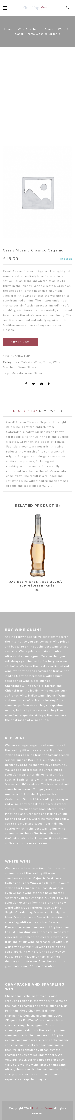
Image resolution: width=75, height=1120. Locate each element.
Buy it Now (20, 342)
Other (47, 362)
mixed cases (34, 823)
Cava (52, 922)
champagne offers (38, 1025)
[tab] (25, 410)
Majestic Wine (55, 29)
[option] (37, 192)
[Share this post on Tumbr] (49, 384)
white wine (21, 671)
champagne (44, 671)
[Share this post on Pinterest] (41, 384)
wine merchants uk (41, 941)
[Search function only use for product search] (68, 8)
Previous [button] (5, 554)
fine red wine (58, 838)
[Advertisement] (37, 96)
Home (8, 29)
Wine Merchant (29, 29)
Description (25, 411)
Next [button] (67, 554)
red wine (47, 745)
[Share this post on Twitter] (33, 384)
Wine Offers (27, 367)
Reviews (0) (50, 411)
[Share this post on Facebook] (26, 384)
